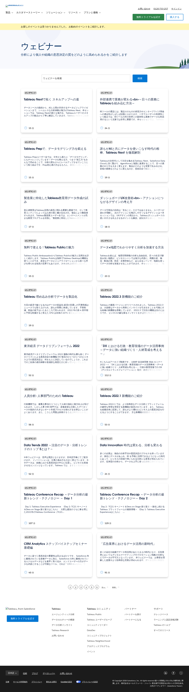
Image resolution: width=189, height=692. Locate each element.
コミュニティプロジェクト (99, 635)
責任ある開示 (51, 681)
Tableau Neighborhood (98, 641)
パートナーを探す (133, 614)
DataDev (91, 630)
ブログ (35, 673)
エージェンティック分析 (63, 614)
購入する (175, 17)
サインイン (176, 8)
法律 (7, 681)
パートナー (130, 608)
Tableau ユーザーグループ (99, 619)
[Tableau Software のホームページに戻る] (17, 4)
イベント (91, 651)
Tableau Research (60, 630)
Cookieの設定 (66, 681)
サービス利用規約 (20, 681)
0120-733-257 (161, 8)
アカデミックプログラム (98, 646)
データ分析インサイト (62, 625)
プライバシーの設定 (90, 681)
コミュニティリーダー (97, 625)
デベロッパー (49, 673)
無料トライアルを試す (148, 17)
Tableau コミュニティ (99, 608)
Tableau (56, 608)
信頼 (25, 673)
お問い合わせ (144, 8)
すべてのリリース (162, 630)
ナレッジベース (161, 614)
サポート (158, 608)
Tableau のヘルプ (162, 625)
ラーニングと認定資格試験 (166, 619)
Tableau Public (94, 614)
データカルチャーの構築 (63, 619)
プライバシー (36, 681)
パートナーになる (133, 619)
